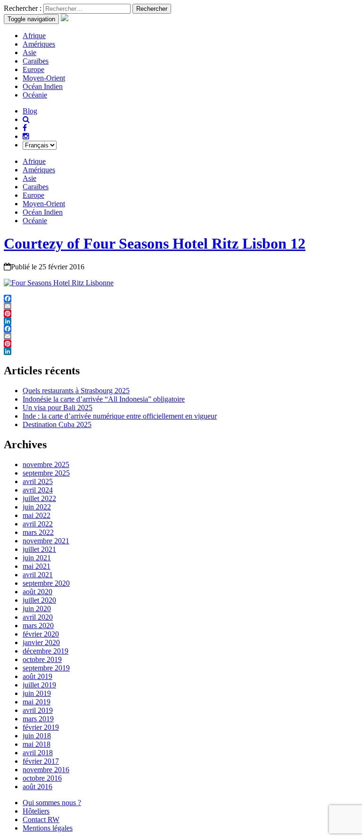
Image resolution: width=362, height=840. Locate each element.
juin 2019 (37, 693)
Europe (33, 69)
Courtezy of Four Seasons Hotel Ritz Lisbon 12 (154, 243)
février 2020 (41, 634)
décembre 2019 (45, 651)
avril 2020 (38, 617)
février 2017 (41, 761)
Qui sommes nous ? (52, 803)
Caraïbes (36, 61)
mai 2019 (36, 702)
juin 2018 (37, 736)
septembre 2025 (46, 473)
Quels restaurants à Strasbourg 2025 (76, 391)
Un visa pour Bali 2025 (57, 408)
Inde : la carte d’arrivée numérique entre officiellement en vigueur (120, 416)
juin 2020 (37, 609)
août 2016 (37, 787)
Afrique (34, 36)
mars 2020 (38, 626)
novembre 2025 (46, 464)
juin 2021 (37, 558)
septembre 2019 (46, 668)
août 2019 (37, 676)
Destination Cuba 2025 (57, 424)
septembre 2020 (46, 583)
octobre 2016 (42, 778)
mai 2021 (36, 566)
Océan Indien (43, 86)
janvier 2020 (41, 642)
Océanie (35, 95)
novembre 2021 (46, 541)
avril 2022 (38, 524)
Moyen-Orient (44, 78)
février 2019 (41, 727)
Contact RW (41, 820)
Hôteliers (36, 811)
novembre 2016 (46, 770)
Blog (30, 111)
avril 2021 (38, 575)
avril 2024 (38, 490)
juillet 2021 (39, 549)
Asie (29, 52)
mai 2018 (36, 744)
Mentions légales (48, 828)
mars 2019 (38, 719)
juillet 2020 (39, 600)
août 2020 (37, 592)
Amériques (39, 44)
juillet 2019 (39, 685)
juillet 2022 (39, 498)
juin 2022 (37, 507)
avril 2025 (38, 481)
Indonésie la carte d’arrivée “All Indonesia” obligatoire (104, 399)
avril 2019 (38, 710)
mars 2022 (38, 532)
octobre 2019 (42, 659)
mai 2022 (36, 515)
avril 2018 (38, 753)
